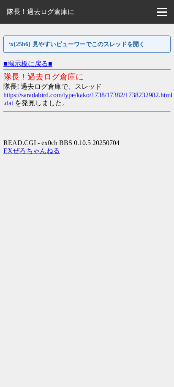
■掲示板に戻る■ (27, 63)
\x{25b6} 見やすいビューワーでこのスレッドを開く (77, 44)
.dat (8, 103)
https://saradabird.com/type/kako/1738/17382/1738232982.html (87, 95)
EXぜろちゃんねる (31, 150)
